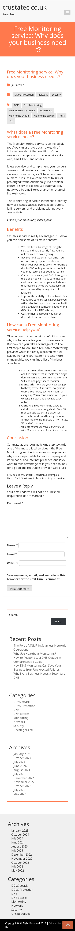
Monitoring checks (19, 115)
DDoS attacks (30, 310)
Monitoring (46, 110)
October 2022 (22, 786)
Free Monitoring (32, 105)
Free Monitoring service (22, 110)
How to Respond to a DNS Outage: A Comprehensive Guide (37, 660)
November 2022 (23, 782)
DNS (16, 105)
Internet (34, 460)
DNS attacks (46, 310)
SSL (11, 121)
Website (12, 563)
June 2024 (19, 766)
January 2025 (22, 754)
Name (12, 545)
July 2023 (19, 774)
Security (56, 94)
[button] (67, 12)
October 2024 (22, 758)
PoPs (62, 115)
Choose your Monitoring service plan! (29, 220)
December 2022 (23, 778)
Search (13, 615)
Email (12, 554)
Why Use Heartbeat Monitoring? (34, 654)
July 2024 (19, 762)
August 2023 (21, 770)
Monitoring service (44, 115)
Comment (15, 503)
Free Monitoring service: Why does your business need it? (35, 74)
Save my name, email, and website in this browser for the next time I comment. (36, 577)
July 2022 (19, 790)
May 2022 (19, 794)
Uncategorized (23, 730)
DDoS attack (21, 702)
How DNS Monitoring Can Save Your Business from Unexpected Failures (37, 667)
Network (43, 94)
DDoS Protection (24, 94)
